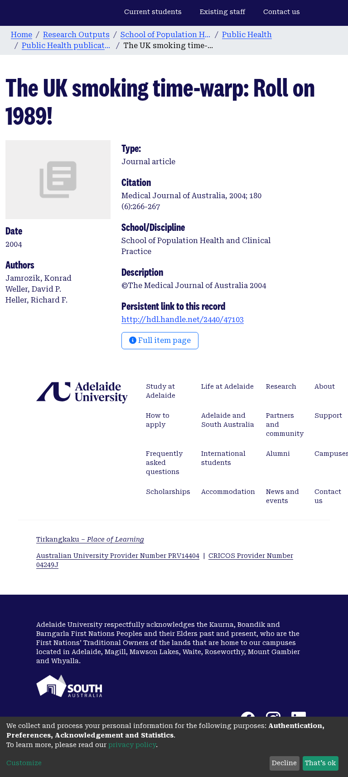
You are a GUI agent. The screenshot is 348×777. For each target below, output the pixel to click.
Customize (24, 763)
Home (21, 34)
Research (281, 386)
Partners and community (285, 424)
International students (223, 458)
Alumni (278, 453)
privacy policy (132, 744)
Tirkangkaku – (90, 539)
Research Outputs (76, 34)
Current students (153, 11)
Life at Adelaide (227, 386)
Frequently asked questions (164, 462)
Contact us (281, 11)
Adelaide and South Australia (227, 420)
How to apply (157, 420)
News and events (282, 496)
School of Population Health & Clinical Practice (166, 34)
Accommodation (228, 491)
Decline (284, 763)
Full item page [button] (163, 340)
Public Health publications (67, 45)
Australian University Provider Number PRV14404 (117, 555)
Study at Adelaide (160, 391)
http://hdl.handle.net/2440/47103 (182, 319)
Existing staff (222, 11)
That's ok (320, 763)
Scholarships (168, 491)
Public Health (247, 34)
